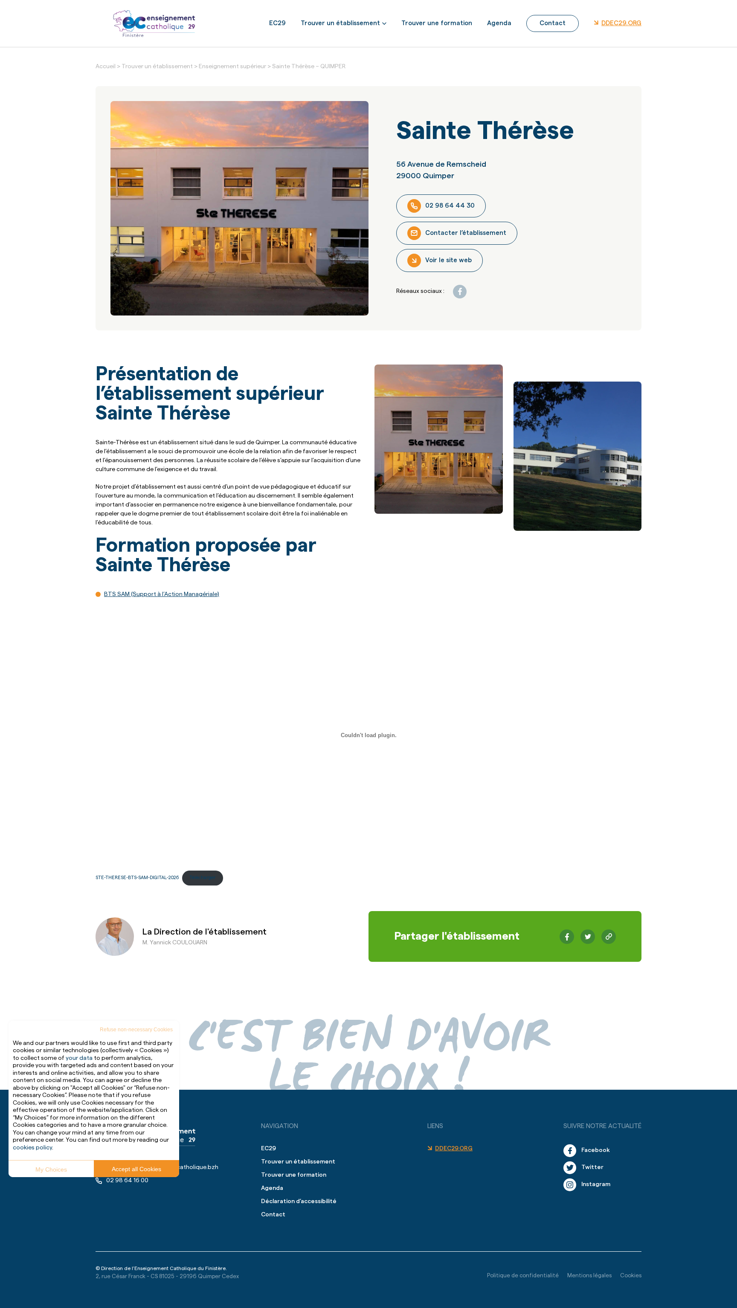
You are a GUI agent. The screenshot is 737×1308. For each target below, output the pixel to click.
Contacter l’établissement (465, 233)
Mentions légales (589, 1275)
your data (79, 1058)
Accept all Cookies (136, 1169)
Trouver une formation (436, 23)
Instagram (595, 1184)
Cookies (630, 1275)
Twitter (592, 1167)
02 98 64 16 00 (127, 1181)
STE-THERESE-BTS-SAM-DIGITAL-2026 (137, 877)
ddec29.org (621, 23)
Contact (553, 23)
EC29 (277, 23)
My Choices (51, 1169)
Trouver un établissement (340, 23)
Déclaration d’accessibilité (299, 1201)
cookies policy (32, 1148)
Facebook (595, 1150)
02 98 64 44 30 (450, 206)
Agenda (499, 23)
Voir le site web (448, 260)
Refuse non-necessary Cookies (136, 1030)
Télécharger (202, 877)
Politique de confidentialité (523, 1275)
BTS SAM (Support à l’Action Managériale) (161, 594)
